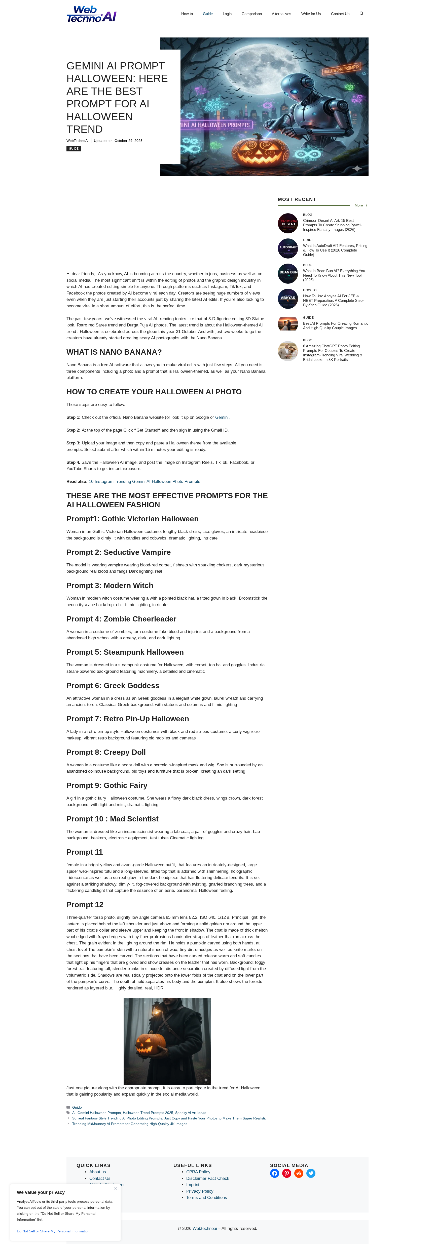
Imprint (192, 1184)
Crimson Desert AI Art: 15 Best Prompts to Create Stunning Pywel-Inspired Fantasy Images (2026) (332, 225)
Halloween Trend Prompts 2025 (148, 1113)
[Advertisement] (167, 233)
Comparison (252, 14)
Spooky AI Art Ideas (190, 1113)
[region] (65, 1212)
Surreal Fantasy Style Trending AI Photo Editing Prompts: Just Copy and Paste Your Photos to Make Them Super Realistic (169, 1118)
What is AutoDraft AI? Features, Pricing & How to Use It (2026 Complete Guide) (335, 250)
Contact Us (340, 14)
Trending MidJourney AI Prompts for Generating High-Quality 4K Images (129, 1124)
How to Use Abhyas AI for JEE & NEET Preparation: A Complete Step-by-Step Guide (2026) (333, 300)
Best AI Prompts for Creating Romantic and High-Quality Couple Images (335, 325)
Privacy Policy (199, 1191)
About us (97, 1172)
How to (187, 14)
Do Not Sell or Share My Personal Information (53, 1231)
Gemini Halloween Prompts (99, 1113)
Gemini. (222, 417)
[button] (362, 13)
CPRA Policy (198, 1172)
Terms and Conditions (206, 1197)
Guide (208, 14)
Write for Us (311, 14)
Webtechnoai (205, 1228)
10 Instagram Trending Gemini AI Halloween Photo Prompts (144, 481)
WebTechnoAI (77, 141)
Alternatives (281, 14)
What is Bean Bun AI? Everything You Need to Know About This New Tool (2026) (334, 275)
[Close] (116, 1188)
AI (74, 1113)
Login (227, 14)
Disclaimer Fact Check (207, 1178)
